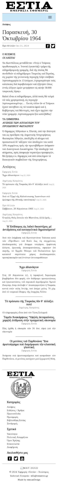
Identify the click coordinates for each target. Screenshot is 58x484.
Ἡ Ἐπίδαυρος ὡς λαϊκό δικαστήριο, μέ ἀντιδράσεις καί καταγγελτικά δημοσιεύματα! (29, 228)
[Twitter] (53, 46)
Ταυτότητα (12, 434)
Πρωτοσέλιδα (13, 413)
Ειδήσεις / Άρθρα (15, 410)
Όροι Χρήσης (13, 440)
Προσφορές (12, 417)
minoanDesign (33, 479)
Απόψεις (6, 24)
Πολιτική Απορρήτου (17, 437)
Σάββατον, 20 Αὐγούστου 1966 (17, 208)
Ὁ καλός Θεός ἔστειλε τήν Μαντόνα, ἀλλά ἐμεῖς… (27, 217)
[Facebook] (47, 46)
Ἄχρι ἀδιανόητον (10, 175)
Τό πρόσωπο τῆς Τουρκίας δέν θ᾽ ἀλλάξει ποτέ (25, 184)
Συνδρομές (12, 423)
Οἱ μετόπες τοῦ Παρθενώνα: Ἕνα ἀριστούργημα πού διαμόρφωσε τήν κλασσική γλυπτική (29, 344)
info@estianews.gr (39, 476)
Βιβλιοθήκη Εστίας (16, 420)
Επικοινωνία (13, 444)
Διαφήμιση (12, 447)
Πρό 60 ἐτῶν (8, 45)
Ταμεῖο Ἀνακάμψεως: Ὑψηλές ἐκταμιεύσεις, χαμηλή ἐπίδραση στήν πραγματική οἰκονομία (29, 319)
